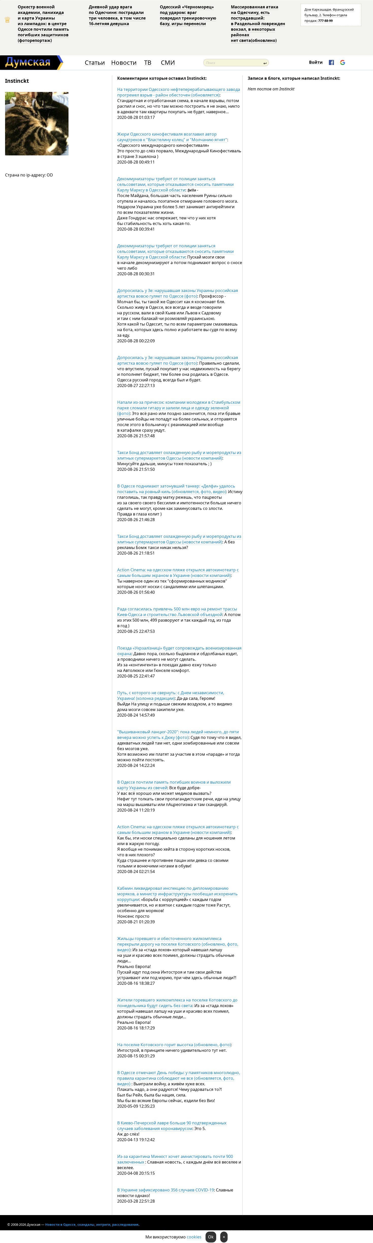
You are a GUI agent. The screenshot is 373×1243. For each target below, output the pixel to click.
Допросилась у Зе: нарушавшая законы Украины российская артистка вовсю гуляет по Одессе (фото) (177, 293)
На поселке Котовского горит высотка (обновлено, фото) (174, 1044)
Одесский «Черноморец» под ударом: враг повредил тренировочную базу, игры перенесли (188, 15)
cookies (194, 1237)
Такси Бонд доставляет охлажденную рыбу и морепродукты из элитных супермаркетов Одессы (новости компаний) (179, 455)
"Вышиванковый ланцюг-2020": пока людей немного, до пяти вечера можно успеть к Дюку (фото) (178, 734)
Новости (124, 62)
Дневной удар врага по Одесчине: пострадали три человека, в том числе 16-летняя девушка (117, 15)
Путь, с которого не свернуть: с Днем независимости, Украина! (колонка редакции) (170, 695)
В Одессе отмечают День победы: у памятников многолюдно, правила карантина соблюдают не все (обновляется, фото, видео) (178, 1078)
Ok (211, 1237)
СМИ (168, 62)
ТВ (147, 62)
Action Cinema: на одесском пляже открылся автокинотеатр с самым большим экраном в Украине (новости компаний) (178, 572)
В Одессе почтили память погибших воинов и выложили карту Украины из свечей (174, 784)
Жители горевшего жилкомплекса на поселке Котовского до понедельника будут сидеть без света (177, 1002)
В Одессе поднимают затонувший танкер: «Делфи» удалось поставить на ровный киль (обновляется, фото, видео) (176, 488)
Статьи (95, 62)
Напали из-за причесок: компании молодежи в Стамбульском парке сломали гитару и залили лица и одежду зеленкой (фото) (178, 407)
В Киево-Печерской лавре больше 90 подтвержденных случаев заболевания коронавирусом (171, 1125)
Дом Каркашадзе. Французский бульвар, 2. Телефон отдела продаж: (329, 15)
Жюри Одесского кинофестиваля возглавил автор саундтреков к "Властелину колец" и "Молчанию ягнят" (172, 136)
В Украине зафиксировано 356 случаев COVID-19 (165, 1190)
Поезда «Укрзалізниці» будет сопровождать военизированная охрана (179, 650)
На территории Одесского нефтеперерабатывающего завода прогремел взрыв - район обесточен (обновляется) (178, 92)
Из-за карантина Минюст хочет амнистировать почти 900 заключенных (175, 1159)
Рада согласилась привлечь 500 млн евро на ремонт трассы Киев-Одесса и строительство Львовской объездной (177, 611)
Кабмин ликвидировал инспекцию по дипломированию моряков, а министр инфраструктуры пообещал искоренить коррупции (177, 893)
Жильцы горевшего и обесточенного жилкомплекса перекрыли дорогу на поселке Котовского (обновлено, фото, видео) (177, 944)
